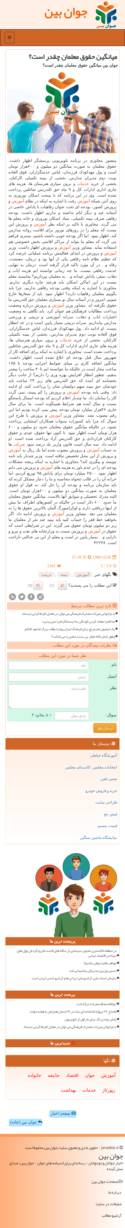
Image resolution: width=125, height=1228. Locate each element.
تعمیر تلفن (109, 779)
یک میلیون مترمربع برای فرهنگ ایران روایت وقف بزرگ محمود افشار (69, 629)
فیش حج (110, 814)
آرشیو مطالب (112, 1215)
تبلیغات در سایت (109, 1204)
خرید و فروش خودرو (101, 790)
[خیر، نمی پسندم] (38, 585)
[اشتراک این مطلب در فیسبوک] (31, 596)
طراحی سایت (106, 802)
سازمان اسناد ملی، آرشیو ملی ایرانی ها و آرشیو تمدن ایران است (74, 978)
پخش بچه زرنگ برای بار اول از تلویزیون (91, 1019)
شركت (19, 444)
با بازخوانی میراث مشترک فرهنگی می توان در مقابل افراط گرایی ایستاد (68, 613)
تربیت (46, 574)
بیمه (63, 574)
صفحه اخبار (61, 1113)
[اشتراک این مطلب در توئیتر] (22, 596)
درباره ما (115, 1192)
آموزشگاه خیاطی (103, 755)
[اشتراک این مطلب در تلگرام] (40, 596)
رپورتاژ (108, 1090)
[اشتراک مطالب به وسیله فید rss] (12, 596)
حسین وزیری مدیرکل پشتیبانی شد (93, 970)
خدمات (83, 184)
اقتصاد (72, 1075)
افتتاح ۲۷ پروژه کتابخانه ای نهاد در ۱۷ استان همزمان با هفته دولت (73, 1011)
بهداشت (68, 1090)
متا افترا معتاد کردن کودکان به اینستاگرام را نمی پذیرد (78, 621)
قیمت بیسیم (107, 825)
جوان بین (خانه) (24, 1122)
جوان (90, 1075)
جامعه (54, 1075)
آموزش (83, 201)
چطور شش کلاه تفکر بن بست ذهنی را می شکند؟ (83, 636)
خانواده (34, 1075)
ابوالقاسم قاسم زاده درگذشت (96, 1004)
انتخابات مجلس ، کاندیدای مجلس (91, 767)
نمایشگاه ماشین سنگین (98, 837)
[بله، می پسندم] (62, 585)
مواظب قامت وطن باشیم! (100, 963)
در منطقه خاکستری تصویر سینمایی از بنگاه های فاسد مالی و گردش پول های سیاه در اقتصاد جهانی (67, 953)
